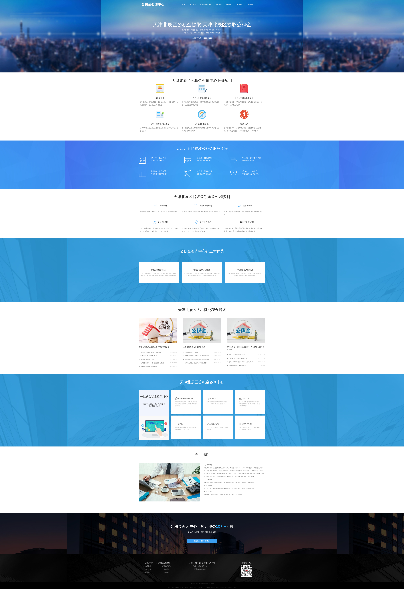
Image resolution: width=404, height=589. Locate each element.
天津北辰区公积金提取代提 (213, 587)
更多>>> (169, 347)
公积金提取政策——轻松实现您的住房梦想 (152, 363)
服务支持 (218, 4)
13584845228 (202, 569)
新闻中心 (229, 4)
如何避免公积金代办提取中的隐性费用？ (196, 363)
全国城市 (251, 4)
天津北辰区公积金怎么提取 (228, 587)
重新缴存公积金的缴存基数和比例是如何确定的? (197, 359)
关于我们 (193, 4)
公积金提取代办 (205, 4)
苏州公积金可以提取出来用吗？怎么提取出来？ (241, 362)
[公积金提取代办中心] (154, 4)
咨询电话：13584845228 (202, 541)
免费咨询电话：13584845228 (202, 38)
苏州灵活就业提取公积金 (147, 359)
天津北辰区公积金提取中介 (197, 587)
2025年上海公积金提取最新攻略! (238, 358)
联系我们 (240, 4)
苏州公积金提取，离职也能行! (237, 365)
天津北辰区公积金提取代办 (182, 587)
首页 (183, 4)
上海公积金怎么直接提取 (192, 352)
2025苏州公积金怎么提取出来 (148, 356)
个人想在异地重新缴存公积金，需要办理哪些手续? (197, 356)
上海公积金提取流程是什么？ (237, 354)
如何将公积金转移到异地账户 (148, 366)
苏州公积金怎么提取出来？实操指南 (150, 352)
